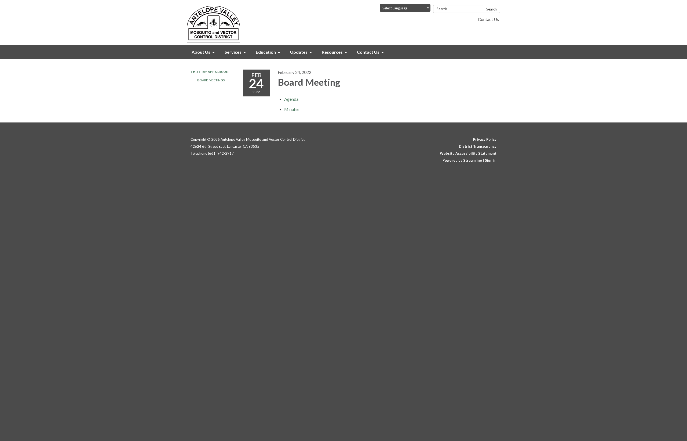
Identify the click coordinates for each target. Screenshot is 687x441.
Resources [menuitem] (332, 52)
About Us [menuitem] (201, 52)
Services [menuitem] (233, 52)
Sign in (490, 160)
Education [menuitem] (266, 52)
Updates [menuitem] (299, 52)
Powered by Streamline (462, 160)
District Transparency (477, 146)
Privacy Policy (484, 139)
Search (491, 9)
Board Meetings (211, 80)
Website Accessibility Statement (468, 153)
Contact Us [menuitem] (368, 52)
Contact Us (488, 19)
